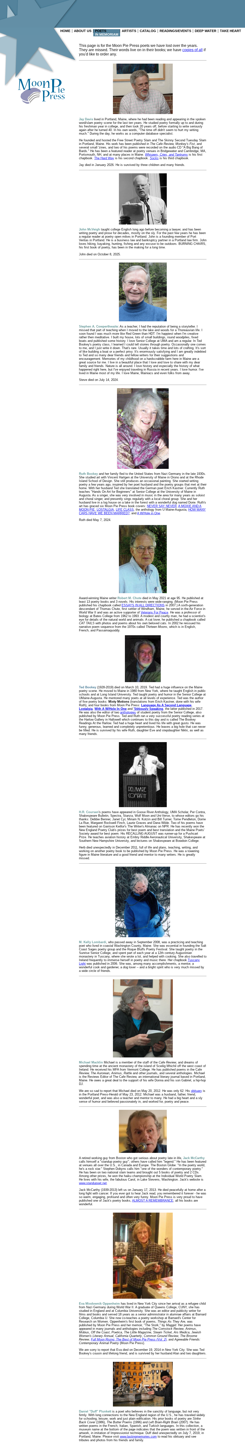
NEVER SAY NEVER (162, 506)
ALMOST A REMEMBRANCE (152, 1200)
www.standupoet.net (93, 1183)
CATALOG (148, 31)
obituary (196, 1091)
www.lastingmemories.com (138, 1436)
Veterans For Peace (154, 612)
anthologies (128, 712)
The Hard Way (104, 158)
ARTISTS (129, 31)
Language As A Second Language (166, 705)
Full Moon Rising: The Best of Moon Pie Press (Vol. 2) (129, 1339)
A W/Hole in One (148, 513)
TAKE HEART (230, 31)
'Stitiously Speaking (148, 709)
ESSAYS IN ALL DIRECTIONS (143, 605)
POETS (100, 31)
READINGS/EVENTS (175, 31)
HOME (65, 31)
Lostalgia (86, 709)
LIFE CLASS (125, 509)
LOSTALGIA (105, 509)
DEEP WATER (205, 31)
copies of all (192, 50)
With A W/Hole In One (111, 709)
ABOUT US (82, 31)
